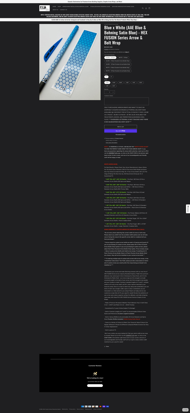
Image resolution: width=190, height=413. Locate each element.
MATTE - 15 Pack (123, 57)
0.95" (120, 82)
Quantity (106, 89)
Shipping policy (88, 409)
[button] (142, 8)
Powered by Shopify (56, 409)
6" (106, 76)
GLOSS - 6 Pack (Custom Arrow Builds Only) (118, 61)
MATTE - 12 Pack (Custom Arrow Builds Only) (118, 71)
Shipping (106, 49)
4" (111, 76)
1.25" (107, 86)
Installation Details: (108, 95)
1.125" (140, 82)
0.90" (114, 82)
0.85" (107, 82)
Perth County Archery (47, 409)
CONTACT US (113, 153)
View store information (111, 142)
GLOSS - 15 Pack (110, 57)
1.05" (133, 82)
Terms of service (80, 409)
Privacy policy (72, 409)
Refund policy (65, 409)
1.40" (113, 86)
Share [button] (107, 346)
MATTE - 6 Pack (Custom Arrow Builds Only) (118, 67)
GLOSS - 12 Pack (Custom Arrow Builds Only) (118, 64)
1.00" (127, 82)
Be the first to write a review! (95, 385)
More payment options (121, 134)
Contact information (97, 409)
